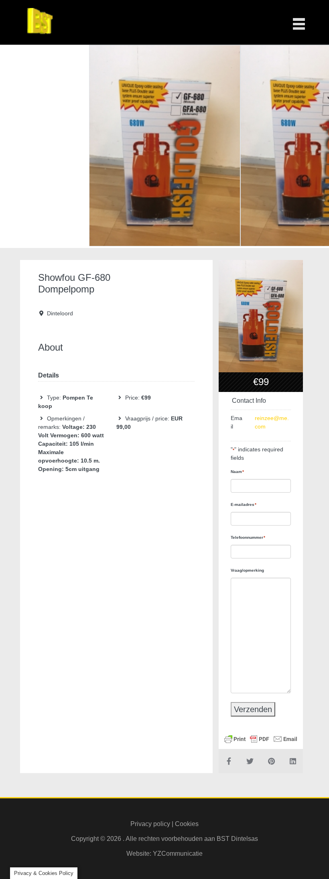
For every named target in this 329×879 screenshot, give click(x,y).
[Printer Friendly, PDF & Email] (261, 738)
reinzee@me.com (272, 422)
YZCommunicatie (178, 853)
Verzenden (253, 709)
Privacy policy (150, 823)
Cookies (187, 823)
